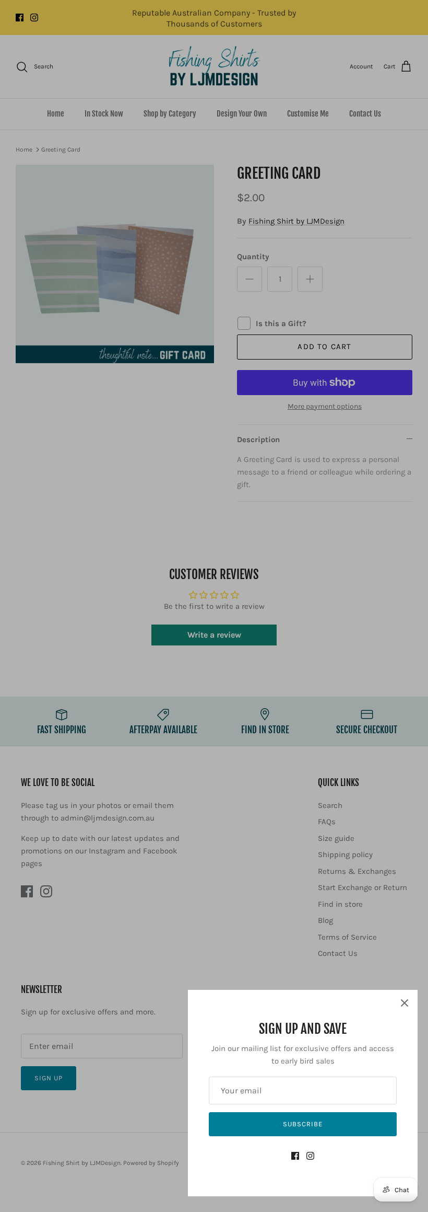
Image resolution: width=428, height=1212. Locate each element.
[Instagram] (310, 1156)
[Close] (404, 1002)
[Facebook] (295, 1156)
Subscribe (303, 1124)
